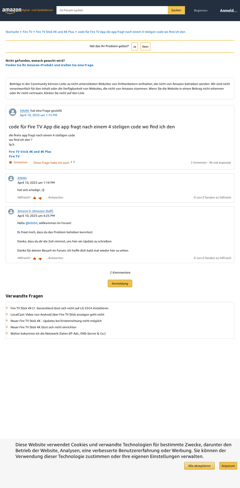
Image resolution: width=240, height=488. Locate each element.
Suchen (176, 10)
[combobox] (120, 10)
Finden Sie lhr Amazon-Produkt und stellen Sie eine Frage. (50, 65)
